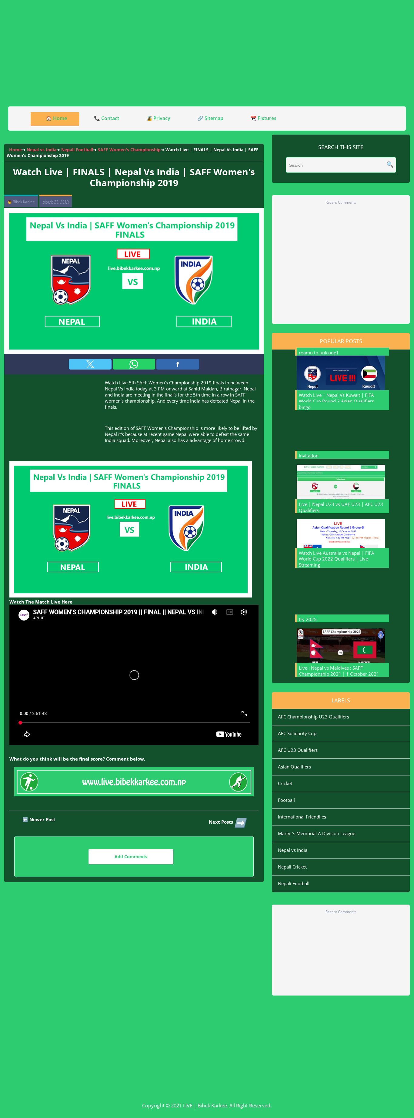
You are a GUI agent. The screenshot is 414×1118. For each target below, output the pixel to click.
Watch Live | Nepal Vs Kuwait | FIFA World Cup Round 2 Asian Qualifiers (336, 398)
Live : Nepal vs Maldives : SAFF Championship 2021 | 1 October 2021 (339, 671)
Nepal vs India (292, 850)
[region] (207, 52)
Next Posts (227, 822)
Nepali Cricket (292, 867)
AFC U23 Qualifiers (298, 750)
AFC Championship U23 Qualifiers (313, 717)
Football (286, 800)
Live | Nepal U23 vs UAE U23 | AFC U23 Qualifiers (341, 507)
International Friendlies (302, 817)
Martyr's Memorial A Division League (316, 833)
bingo (305, 407)
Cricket (285, 783)
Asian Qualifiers (294, 767)
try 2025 (308, 619)
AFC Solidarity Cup (297, 733)
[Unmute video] (134, 675)
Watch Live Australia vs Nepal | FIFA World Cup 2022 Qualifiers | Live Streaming (336, 559)
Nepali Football (293, 883)
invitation (309, 456)
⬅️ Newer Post (38, 819)
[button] (90, 364)
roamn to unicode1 (319, 353)
